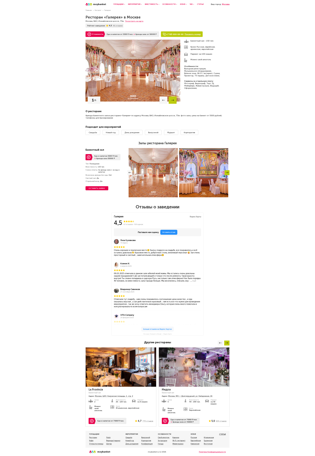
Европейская (196, 440)
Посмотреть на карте (134, 21)
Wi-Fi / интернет (179, 440)
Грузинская (208, 440)
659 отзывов (221, 421)
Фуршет (171, 132)
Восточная (208, 444)
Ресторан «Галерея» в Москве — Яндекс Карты (157, 334)
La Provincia (96, 389)
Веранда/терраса (113, 440)
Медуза (166, 389)
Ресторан (93, 437)
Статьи (200, 4)
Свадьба (93, 132)
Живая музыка (178, 444)
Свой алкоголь (163, 437)
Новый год (111, 132)
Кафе (91, 440)
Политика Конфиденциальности (212, 452)
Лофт (108, 437)
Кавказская (195, 444)
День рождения (132, 132)
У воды (160, 444)
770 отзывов (147, 421)
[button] (163, 100)
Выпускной (153, 132)
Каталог (98, 10)
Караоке (176, 437)
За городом (162, 440)
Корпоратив (189, 132)
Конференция (147, 444)
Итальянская (209, 437)
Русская (194, 437)
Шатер (109, 444)
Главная (89, 10)
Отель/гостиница (96, 444)
